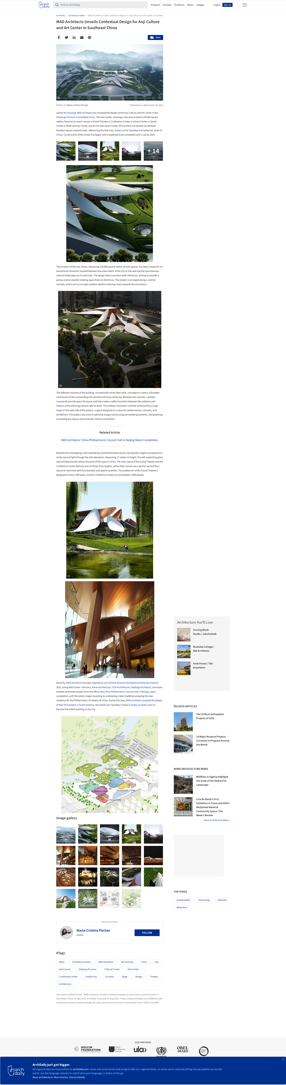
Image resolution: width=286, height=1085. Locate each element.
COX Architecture (121, 687)
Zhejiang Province (65, 117)
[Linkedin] (74, 37)
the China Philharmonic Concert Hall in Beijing (124, 691)
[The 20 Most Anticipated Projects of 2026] (183, 721)
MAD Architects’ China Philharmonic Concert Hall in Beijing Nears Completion (109, 440)
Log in (217, 5)
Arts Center (133, 969)
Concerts (109, 976)
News (190, 5)
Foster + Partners (82, 687)
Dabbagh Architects (141, 687)
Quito (134, 705)
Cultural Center (112, 969)
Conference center (68, 976)
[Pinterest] (89, 37)
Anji (126, 113)
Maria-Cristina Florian (93, 930)
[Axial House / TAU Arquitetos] (184, 668)
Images (200, 5)
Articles (167, 5)
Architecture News (81, 962)
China (92, 117)
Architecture (65, 984)
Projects (155, 5)
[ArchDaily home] (44, 5)
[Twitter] (66, 37)
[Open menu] (244, 5)
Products (179, 5)
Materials (222, 900)
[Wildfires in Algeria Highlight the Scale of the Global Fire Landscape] (183, 784)
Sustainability (183, 900)
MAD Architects (84, 113)
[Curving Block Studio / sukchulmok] (184, 634)
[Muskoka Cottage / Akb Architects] (184, 651)
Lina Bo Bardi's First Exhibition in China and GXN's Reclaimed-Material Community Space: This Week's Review (213, 807)
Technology (204, 900)
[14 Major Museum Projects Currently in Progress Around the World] (183, 744)
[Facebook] (58, 37)
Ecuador (142, 705)
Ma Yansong (69, 113)
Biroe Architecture (101, 687)
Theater (154, 976)
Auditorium (91, 976)
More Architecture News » (217, 820)
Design (138, 976)
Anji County (65, 969)
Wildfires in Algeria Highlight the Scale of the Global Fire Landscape (212, 781)
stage (59, 410)
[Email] (81, 37)
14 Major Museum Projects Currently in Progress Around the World (212, 741)
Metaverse (182, 907)
